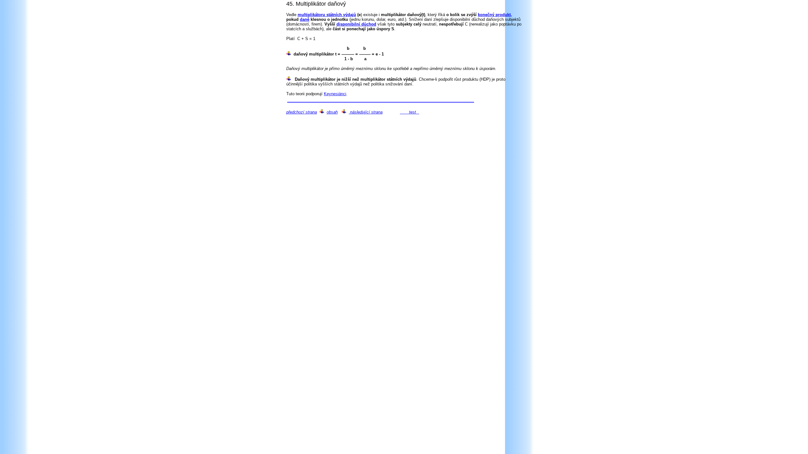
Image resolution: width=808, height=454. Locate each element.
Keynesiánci (335, 93)
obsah (332, 112)
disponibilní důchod (356, 24)
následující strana (366, 112)
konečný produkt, (495, 14)
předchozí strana (301, 112)
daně (304, 19)
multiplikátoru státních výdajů (327, 14)
